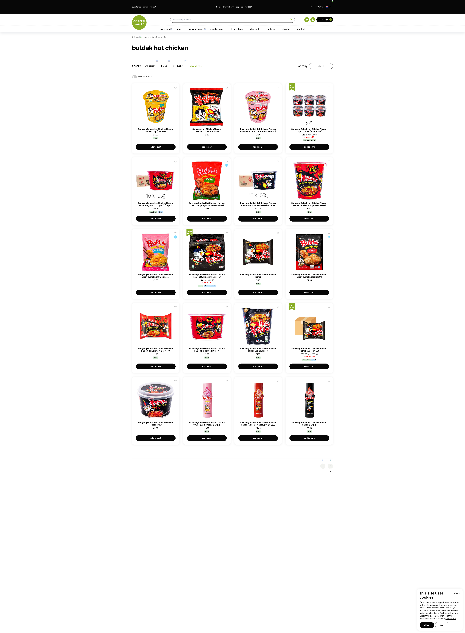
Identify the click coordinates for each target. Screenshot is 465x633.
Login (263, 215)
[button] (329, 7)
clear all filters (197, 66)
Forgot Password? (263, 224)
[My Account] (312, 19)
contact (301, 29)
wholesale (255, 29)
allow (427, 625)
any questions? (149, 7)
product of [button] (178, 66)
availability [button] (149, 66)
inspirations (237, 29)
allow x (457, 593)
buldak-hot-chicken (159, 37)
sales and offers (195, 29)
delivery (271, 29)
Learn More (451, 618)
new (179, 29)
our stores (136, 7)
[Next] (330, 466)
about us (286, 29)
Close (287, 179)
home (136, 37)
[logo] (139, 22)
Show (284, 205)
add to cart (155, 147)
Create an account (269, 237)
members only (217, 29)
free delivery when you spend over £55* (234, 7)
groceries (154, 20)
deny (442, 625)
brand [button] (164, 66)
